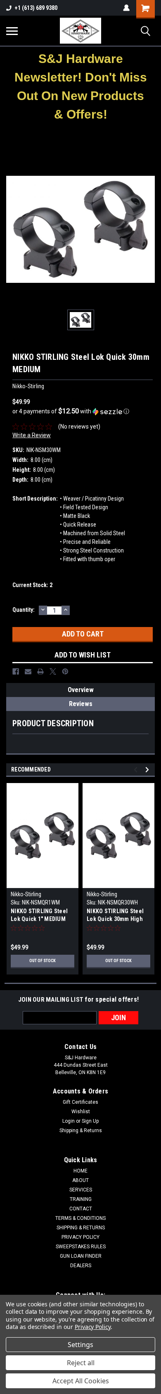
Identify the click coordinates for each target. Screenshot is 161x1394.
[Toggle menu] (12, 31)
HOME (80, 1171)
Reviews (80, 704)
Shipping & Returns (80, 1130)
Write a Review (31, 435)
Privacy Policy (93, 1327)
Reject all (81, 1362)
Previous (137, 770)
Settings (80, 1344)
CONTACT (80, 1209)
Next (148, 770)
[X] (53, 671)
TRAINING (81, 1199)
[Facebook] (15, 671)
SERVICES (80, 1190)
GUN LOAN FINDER (81, 1256)
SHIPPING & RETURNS (81, 1228)
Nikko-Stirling (26, 894)
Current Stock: (32, 585)
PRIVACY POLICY (80, 1237)
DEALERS (80, 1265)
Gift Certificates (80, 1102)
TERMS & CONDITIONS (80, 1218)
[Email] (28, 671)
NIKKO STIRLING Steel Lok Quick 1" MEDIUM (39, 915)
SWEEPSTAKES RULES (81, 1246)
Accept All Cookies (80, 1380)
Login (68, 1121)
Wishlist (80, 1111)
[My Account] (126, 8)
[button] (81, 86)
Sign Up (90, 1121)
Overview (81, 690)
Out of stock (42, 960)
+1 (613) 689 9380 (35, 8)
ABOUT (80, 1180)
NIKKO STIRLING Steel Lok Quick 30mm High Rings (115, 916)
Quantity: (23, 609)
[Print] (40, 671)
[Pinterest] (65, 671)
